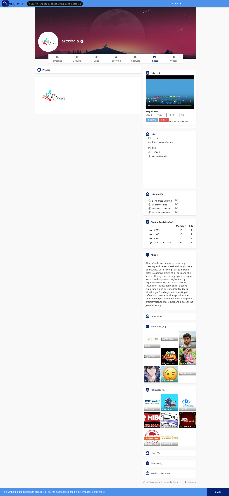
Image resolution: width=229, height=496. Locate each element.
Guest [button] (176, 3)
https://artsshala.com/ (162, 142)
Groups (155, 463)
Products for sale (160, 473)
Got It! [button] (218, 492)
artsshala (71, 41)
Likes (153, 453)
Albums (155, 316)
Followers (156, 390)
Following (156, 326)
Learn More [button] (98, 492)
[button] (56, 3)
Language (191, 482)
